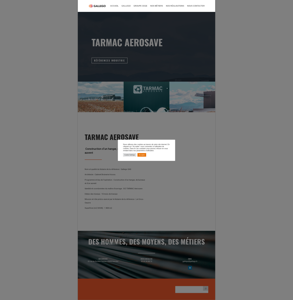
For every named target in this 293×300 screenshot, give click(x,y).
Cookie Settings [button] (129, 155)
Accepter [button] (142, 155)
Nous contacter (196, 6)
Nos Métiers (156, 6)
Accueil (114, 6)
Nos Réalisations (175, 6)
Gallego (126, 6)
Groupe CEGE (140, 6)
